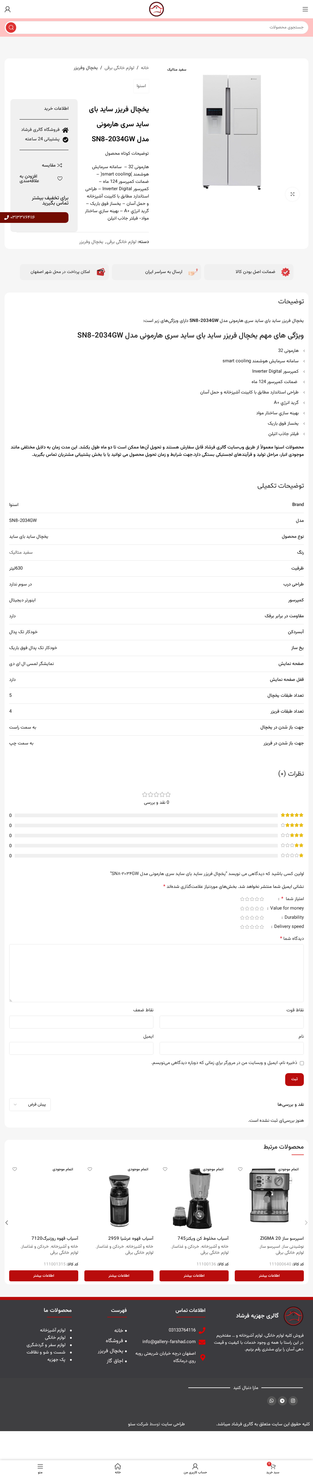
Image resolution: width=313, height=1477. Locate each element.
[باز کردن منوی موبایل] (305, 9)
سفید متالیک (21, 552)
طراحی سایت (173, 1424)
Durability (293, 918)
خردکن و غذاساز (185, 1247)
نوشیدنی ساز (293, 1247)
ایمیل (148, 1036)
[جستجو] (11, 27)
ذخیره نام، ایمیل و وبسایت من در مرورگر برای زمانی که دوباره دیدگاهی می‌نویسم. (224, 1062)
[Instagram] (293, 1400)
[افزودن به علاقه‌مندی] (240, 1169)
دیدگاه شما (292, 939)
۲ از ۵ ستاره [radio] (256, 899)
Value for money (286, 909)
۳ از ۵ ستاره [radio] (251, 899)
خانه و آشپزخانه (215, 1247)
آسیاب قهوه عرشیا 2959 (130, 1238)
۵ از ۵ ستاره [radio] (242, 899)
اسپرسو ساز (270, 1247)
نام (301, 1036)
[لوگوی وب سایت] (156, 9)
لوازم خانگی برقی (119, 68)
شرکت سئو (138, 1424)
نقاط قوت (295, 1010)
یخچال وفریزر (86, 68)
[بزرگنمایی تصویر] (292, 194)
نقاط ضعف (143, 1010)
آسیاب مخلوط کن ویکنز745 (203, 1238)
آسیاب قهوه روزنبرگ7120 (54, 1238)
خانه (145, 68)
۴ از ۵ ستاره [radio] (247, 899)
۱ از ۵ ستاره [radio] (261, 899)
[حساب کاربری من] (8, 9)
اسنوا (141, 86)
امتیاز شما (292, 900)
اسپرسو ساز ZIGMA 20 (282, 1238)
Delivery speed (288, 927)
